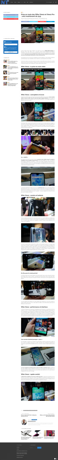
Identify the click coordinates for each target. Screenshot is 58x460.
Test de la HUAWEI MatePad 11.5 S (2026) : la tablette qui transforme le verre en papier (13, 68)
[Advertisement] (17, 7)
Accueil (22, 18)
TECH (25, 2)
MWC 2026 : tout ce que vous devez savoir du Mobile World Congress (22, 453)
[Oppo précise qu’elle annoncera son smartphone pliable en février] (38, 433)
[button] (56, 459)
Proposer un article (20, 457)
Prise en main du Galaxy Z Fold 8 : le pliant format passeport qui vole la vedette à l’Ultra (13, 79)
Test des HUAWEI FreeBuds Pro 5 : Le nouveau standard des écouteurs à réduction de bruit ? (13, 62)
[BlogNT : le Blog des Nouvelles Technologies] (5, 2)
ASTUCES (31, 2)
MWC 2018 (25, 410)
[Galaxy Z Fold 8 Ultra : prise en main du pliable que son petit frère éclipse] (5, 72)
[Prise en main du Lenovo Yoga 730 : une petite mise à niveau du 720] (49, 433)
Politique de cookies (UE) (20, 455)
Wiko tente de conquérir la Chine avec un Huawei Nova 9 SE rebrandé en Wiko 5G (26, 438)
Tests (22, 12)
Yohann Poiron (34, 419)
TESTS (15, 2)
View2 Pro (32, 410)
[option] (26, 435)
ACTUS (12, 2)
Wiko (36, 410)
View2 (29, 410)
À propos (18, 447)
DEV (27, 2)
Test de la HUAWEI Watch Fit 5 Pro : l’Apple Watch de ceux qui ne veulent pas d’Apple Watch (13, 84)
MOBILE (19, 2)
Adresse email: (9, 42)
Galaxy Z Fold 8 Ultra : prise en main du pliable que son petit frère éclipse (13, 73)
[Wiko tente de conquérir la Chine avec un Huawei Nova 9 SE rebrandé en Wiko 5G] (26, 433)
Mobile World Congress (49, 50)
